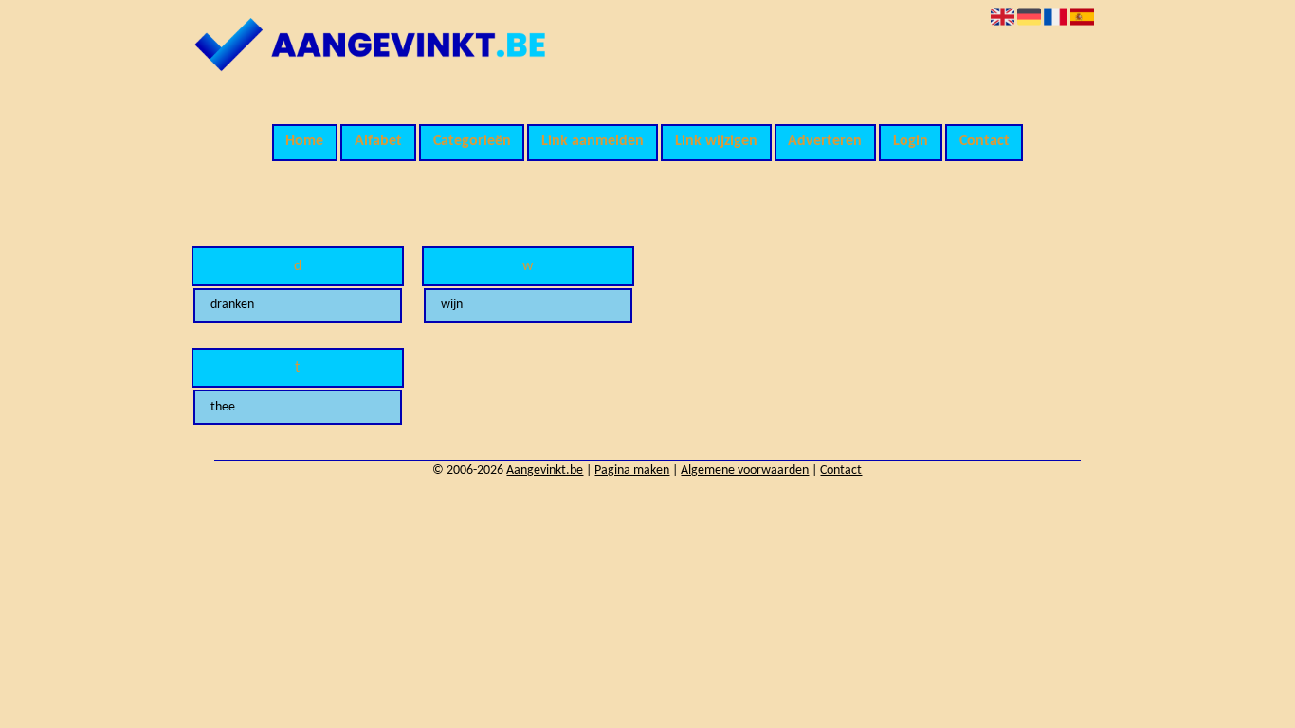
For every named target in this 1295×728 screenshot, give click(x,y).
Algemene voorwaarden (745, 471)
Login (910, 141)
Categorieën (472, 141)
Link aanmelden (592, 141)
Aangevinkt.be (544, 471)
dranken (232, 305)
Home (304, 141)
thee (222, 407)
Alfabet (378, 141)
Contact (984, 141)
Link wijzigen (716, 141)
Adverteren (825, 141)
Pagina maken (631, 471)
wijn (452, 305)
